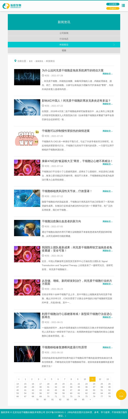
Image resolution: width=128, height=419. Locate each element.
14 (18, 384)
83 (68, 399)
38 (102, 387)
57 (48, 393)
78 (109, 396)
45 (56, 390)
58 (56, 393)
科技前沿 (64, 44)
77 (102, 396)
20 (63, 384)
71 (56, 396)
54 (25, 393)
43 (40, 390)
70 (48, 396)
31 (48, 387)
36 (86, 387)
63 (94, 393)
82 (60, 399)
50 (94, 390)
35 (79, 387)
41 (25, 390)
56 (40, 393)
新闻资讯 (39, 61)
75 (86, 396)
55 (33, 393)
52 (109, 390)
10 (85, 379)
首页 (31, 61)
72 (63, 396)
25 (102, 384)
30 (40, 387)
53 (18, 393)
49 (86, 390)
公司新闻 (64, 33)
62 (86, 393)
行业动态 (64, 39)
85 (83, 399)
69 (40, 396)
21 (71, 384)
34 (71, 387)
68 (33, 396)
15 (25, 384)
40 (18, 390)
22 (79, 384)
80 (45, 399)
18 (48, 384)
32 (56, 387)
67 (25, 396)
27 (18, 387)
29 (33, 387)
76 (94, 396)
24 (94, 384)
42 (33, 390)
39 (109, 387)
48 (79, 390)
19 (56, 384)
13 (108, 379)
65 (109, 393)
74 (79, 396)
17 (40, 384)
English (113, 8)
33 (63, 387)
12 (100, 379)
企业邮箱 (113, 4)
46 (63, 390)
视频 (64, 50)
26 (109, 384)
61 (79, 393)
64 (102, 393)
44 (48, 390)
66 (18, 396)
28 (25, 387)
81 (53, 399)
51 (102, 390)
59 (63, 393)
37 (94, 387)
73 (71, 396)
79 (37, 399)
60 (71, 393)
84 (75, 399)
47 (71, 390)
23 (86, 384)
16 (33, 384)
